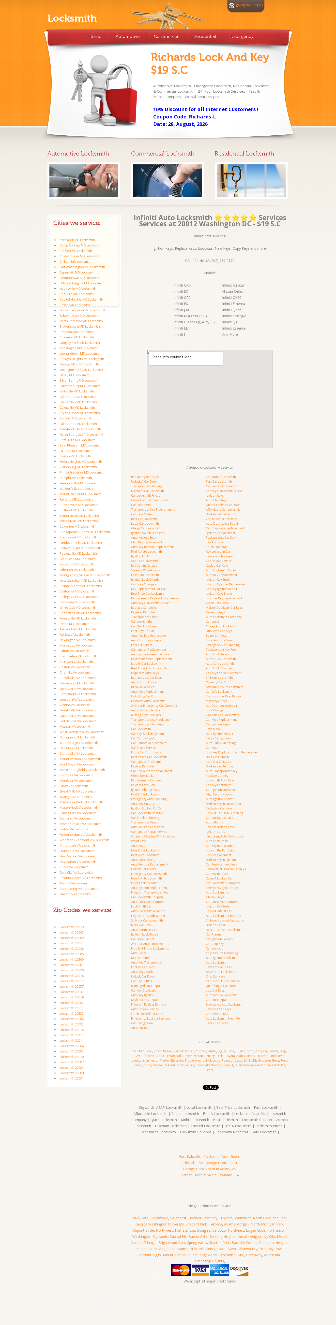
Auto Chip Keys (216, 500)
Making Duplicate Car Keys (224, 607)
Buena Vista (197, 1236)
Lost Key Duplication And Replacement (233, 752)
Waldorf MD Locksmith (76, 488)
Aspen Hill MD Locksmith (77, 272)
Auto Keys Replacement (147, 692)
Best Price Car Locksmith (148, 593)
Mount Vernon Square (180, 1255)
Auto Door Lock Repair (147, 640)
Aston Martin (160, 1060)
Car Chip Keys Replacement (225, 528)
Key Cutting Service (144, 565)
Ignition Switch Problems (148, 533)
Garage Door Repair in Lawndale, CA (210, 1175)
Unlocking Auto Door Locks (225, 836)
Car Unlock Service (219, 561)
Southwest (242, 1218)
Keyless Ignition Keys (220, 827)
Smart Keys (138, 841)
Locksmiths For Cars (220, 850)
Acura (190, 1065)
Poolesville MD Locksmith (78, 553)
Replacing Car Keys (219, 808)
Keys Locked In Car (219, 967)
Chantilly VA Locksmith (76, 672)
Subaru (170, 1065)
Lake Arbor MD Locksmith (78, 423)
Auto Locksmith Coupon (148, 902)
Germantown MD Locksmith (80, 277)
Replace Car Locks (143, 607)
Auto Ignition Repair (219, 734)
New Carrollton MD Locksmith (81, 580)
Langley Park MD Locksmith (80, 342)
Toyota (230, 1056)
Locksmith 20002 (72, 1051)
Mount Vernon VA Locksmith (80, 759)
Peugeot (227, 1060)
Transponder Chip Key (146, 486)
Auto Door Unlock (143, 682)
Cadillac (138, 1051)
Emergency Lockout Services (150, 1018)
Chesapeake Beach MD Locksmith (85, 532)
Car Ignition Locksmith (221, 790)
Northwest (164, 1230)
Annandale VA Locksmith (78, 845)
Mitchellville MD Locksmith (79, 521)
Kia (283, 1065)
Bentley (209, 1056)
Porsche (148, 1056)
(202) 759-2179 (249, 6)
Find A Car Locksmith (145, 794)
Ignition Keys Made (219, 593)
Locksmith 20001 (72, 1078)
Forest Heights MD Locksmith (81, 461)
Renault (228, 1065)
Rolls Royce (184, 1056)
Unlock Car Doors (143, 869)
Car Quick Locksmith (145, 626)
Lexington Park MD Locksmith (81, 369)
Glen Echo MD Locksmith (78, 559)
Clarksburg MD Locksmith (78, 467)
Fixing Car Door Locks (146, 752)
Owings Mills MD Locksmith (79, 364)
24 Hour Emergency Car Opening (154, 706)
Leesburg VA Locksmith (77, 699)
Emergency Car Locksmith (149, 874)
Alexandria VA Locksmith (78, 629)
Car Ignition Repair (219, 724)
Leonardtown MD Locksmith (80, 353)
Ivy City (269, 1236)
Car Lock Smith (141, 505)
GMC (138, 1056)
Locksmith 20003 (72, 965)
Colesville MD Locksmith (77, 407)
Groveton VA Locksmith (77, 683)
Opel (148, 1051)
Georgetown (216, 1248)
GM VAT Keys (215, 897)
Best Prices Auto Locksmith (224, 930)
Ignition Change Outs (145, 790)
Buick (276, 1065)
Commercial (166, 36)
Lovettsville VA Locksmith (78, 688)
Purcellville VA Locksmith (78, 678)
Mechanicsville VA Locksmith (81, 823)
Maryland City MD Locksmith (80, 429)
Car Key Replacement (220, 846)
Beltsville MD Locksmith (77, 391)
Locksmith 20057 (72, 986)
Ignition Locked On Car (147, 808)
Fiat (176, 1051)
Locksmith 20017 (72, 981)
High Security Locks (219, 794)
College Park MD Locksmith (79, 596)
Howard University (202, 1218)
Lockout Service (142, 645)
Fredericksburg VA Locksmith (81, 834)
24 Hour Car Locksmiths (222, 715)
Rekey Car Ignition (218, 738)
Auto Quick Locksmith (221, 659)
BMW (209, 1070)
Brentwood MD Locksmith (78, 537)
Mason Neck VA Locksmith (79, 807)
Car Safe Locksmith (219, 692)
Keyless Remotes (142, 766)
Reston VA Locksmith (75, 667)
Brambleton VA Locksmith (78, 656)
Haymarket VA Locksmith (78, 861)
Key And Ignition (217, 542)
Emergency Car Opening (223, 645)
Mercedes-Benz (268, 1060)
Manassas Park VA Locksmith (81, 802)
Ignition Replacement (220, 533)
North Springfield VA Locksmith (82, 769)
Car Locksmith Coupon (147, 897)
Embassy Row (270, 1248)
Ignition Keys (214, 495)
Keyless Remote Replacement (151, 659)
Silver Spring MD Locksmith (79, 380)
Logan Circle (256, 1230)
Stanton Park (219, 1242)
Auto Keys (138, 846)
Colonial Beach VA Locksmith (81, 878)
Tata (231, 1051)
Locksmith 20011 (72, 1040)
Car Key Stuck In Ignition (147, 734)
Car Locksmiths (141, 621)
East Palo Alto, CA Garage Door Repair (210, 1156)
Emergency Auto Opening (149, 799)
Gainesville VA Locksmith (78, 715)
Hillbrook (197, 1248)
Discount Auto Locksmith (148, 701)
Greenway (254, 1255)
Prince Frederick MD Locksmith (82, 472)
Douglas (203, 1230)
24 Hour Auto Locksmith (148, 944)
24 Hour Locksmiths (219, 678)
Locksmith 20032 (72, 1024)
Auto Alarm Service (144, 930)
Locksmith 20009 (72, 938)
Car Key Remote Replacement (151, 771)
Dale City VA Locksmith (76, 872)
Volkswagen (251, 1065)
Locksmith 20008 (72, 1073)
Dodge (266, 1065)
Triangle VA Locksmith (76, 796)
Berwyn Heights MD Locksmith (82, 359)
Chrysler (261, 1051)
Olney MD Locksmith (75, 375)
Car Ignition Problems (146, 762)
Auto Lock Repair (217, 654)
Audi (239, 1056)
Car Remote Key (217, 1014)
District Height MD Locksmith (80, 548)
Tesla (220, 1056)
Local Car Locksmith (145, 523)
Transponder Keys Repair (223, 696)
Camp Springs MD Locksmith (80, 245)
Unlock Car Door (142, 976)
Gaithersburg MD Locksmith (80, 386)
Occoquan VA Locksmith (77, 737)
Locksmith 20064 (72, 1046)
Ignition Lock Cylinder (146, 579)
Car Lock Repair (217, 1000)
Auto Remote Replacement (149, 864)
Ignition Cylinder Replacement (226, 584)
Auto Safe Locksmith (220, 664)
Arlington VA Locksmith (76, 661)
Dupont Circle (143, 1230)
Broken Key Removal (220, 766)
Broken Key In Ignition (221, 860)
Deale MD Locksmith (75, 623)
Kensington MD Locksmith (79, 348)
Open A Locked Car (219, 878)
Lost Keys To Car (142, 631)
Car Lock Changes (143, 584)
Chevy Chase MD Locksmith (80, 256)
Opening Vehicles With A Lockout (154, 836)
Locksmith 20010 (72, 1056)
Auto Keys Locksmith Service (150, 603)
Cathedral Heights (273, 1242)
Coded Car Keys (217, 565)
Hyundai (201, 1060)
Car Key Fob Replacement (224, 673)
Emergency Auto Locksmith (224, 1004)
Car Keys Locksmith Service (224, 491)
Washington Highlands (150, 1236)
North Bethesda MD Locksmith (82, 434)
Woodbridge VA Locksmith (79, 742)
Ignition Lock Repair (144, 934)
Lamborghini (141, 1060)
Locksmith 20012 (72, 943)
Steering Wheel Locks (145, 570)
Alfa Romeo (213, 1065)
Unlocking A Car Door (221, 986)
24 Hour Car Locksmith (147, 920)
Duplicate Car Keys (219, 631)
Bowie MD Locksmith (75, 304)
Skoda (159, 1056)
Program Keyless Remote (148, 1004)
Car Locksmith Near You (222, 486)
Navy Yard (140, 1218)
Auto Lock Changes (219, 668)
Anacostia (272, 1255)
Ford (284, 1060)
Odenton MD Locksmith (77, 569)
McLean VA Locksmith (75, 726)
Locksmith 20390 (72, 959)
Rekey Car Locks (217, 1023)
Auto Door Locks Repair (222, 523)
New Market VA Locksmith (79, 856)
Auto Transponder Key (221, 771)
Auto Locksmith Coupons (223, 916)
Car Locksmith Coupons (222, 902)
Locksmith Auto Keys (220, 780)
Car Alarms (213, 934)
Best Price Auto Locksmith (149, 668)
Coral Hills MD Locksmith (77, 440)
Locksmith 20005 (72, 932)
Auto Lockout (140, 1028)
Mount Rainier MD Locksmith (81, 494)
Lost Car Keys (215, 990)
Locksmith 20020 (72, 970)
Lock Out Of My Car (219, 762)
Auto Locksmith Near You (148, 911)
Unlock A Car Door (144, 481)
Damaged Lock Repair (146, 986)
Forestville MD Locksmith (78, 618)
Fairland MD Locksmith (76, 499)
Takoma (215, 1224)
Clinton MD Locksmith (75, 456)
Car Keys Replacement (221, 720)
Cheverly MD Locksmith (77, 337)
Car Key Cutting (141, 981)
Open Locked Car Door (147, 1014)
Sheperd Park (196, 1224)
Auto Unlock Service (145, 1009)
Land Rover (277, 1056)
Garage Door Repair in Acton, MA (210, 1169)
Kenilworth (227, 1255)
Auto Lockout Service (145, 710)
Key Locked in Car (218, 551)
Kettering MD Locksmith (77, 564)
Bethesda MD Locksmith (77, 602)
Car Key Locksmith (218, 785)
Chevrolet (177, 1060)
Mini (247, 1060)
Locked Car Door (143, 967)
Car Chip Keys (215, 944)
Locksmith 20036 (72, 948)
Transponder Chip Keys (147, 724)
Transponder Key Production (151, 720)
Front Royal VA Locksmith (78, 764)
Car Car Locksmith (143, 738)
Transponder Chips (144, 617)
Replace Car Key (217, 776)
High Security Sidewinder (148, 916)
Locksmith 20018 (72, 975)
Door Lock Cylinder (144, 883)
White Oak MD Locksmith (78, 607)
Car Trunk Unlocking (145, 818)
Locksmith (72, 18)
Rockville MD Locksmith (77, 294)
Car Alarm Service (143, 748)
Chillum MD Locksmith (76, 261)
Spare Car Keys (216, 636)
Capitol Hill (178, 1236)
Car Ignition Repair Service (149, 832)
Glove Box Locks (142, 776)
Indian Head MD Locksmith (79, 515)
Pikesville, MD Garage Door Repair (209, 1162)
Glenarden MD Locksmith (78, 402)
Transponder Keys (144, 822)
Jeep (283, 1051)
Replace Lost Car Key (220, 537)
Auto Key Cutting (142, 804)
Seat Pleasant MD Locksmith (81, 445)
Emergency (242, 36)
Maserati (214, 1060)
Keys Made (213, 729)
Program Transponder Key (149, 892)
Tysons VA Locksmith (75, 883)
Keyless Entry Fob (143, 785)
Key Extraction (141, 958)
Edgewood (208, 1255)
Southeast (178, 1218)
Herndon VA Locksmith (76, 748)
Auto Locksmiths (217, 892)
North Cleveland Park (270, 1218)
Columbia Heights (151, 1248)
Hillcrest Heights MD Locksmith (82, 283)
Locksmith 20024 (72, 1067)
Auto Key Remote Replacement (152, 547)
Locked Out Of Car (219, 911)
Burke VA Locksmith (74, 867)
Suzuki (212, 1051)
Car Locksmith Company (223, 883)
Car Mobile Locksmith (221, 477)
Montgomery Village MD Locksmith (85, 575)
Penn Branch (177, 1248)
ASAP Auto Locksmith (220, 972)
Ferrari (170, 1056)
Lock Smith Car (141, 906)
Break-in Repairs (142, 687)
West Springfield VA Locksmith (82, 732)
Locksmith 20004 (72, 1019)
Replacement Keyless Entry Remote (155, 598)
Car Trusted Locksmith (221, 519)
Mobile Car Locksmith (146, 664)
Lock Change (215, 710)
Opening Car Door (219, 682)
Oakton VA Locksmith (75, 894)
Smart (180, 1065)
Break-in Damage (218, 757)
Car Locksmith (141, 729)
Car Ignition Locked (219, 939)
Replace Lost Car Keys (146, 678)
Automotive (128, 36)
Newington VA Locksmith (78, 640)
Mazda (262, 1056)
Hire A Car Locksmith (145, 850)
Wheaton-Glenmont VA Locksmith (84, 840)
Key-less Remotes (143, 612)
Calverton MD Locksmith (77, 526)
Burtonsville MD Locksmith (79, 505)
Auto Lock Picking (143, 860)
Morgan (158, 1065)
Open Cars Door (217, 603)
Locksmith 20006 (72, 954)
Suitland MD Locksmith (76, 510)
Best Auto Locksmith (145, 855)
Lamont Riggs (150, 1255)
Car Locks (212, 621)
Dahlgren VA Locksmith (76, 818)
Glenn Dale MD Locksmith (78, 396)
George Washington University (160, 1224)
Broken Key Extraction (221, 514)
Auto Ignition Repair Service (150, 654)
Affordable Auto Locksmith (224, 687)
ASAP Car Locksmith (145, 561)
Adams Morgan (236, 1224)
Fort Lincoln (277, 1230)
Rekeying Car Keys (218, 1009)
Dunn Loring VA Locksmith (79, 888)
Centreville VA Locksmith (78, 753)
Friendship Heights (209, 1261)
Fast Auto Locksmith (145, 575)
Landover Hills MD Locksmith (81, 542)
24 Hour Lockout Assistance (225, 920)
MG (253, 1060)
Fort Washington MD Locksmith (82, 267)
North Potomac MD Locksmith (81, 321)
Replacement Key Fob (221, 650)
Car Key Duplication (144, 990)
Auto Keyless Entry (143, 537)
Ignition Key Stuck (218, 579)
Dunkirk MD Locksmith (76, 418)
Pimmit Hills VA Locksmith (78, 813)
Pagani (167, 1051)
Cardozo (219, 1230)
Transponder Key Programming (153, 509)
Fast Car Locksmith (219, 481)
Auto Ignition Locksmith (222, 958)
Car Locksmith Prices (145, 495)
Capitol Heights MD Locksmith (81, 299)
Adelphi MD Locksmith (76, 477)
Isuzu (238, 1065)
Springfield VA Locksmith (78, 694)
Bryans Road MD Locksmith (80, 413)
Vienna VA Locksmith (75, 705)
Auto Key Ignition (142, 995)
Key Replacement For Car (148, 589)
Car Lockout (214, 948)
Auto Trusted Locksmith (147, 827)
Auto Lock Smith (217, 841)
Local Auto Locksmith (220, 640)
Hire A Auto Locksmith (146, 878)
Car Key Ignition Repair (221, 589)
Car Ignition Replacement (148, 650)
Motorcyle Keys (216, 701)
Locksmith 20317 (72, 1035)
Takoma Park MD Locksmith (80, 315)
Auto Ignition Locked (220, 799)
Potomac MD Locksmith (77, 332)
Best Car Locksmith (144, 519)
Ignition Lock (140, 556)
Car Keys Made (141, 514)
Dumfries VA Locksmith (76, 775)
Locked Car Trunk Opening (224, 813)
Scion (250, 1051)
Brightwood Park (171, 1242)
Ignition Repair (216, 925)
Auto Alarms (214, 822)
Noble (189, 1060)
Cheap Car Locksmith (146, 528)
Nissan (198, 1056)
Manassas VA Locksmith (77, 645)
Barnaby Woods (244, 1242)
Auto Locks (138, 953)
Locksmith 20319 (72, 927)
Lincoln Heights (249, 1236)
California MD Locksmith (77, 591)
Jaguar (222, 1051)
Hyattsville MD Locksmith (78, 288)
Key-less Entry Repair (220, 556)
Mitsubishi (187, 1051)
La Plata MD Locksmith (76, 450)
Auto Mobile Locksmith (222, 995)
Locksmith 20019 (72, 997)
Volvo (158, 1051)
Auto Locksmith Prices (221, 570)
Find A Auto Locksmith (146, 551)
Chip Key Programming (222, 953)
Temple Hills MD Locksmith (79, 483)
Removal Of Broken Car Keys (226, 869)
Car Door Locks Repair (221, 706)
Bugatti (240, 1051)
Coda (147, 1065)
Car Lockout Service (219, 818)
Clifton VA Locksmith (74, 650)
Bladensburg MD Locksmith (80, 326)
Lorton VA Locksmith (74, 829)
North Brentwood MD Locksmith (83, 310)
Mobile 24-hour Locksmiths (150, 948)
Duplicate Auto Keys (145, 673)
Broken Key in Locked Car (223, 804)
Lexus (239, 1060)
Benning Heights (222, 1236)
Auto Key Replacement (221, 575)
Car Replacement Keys (221, 864)
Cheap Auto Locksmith (221, 626)
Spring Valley (197, 1242)
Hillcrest (225, 1218)
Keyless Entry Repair (145, 1000)
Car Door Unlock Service (223, 981)
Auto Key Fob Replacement (149, 636)
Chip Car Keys (215, 976)
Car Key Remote (217, 874)
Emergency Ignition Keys (222, 888)
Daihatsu (250, 1056)
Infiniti (138, 1065)
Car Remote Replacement (149, 743)
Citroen (201, 1051)
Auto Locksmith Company (224, 617)
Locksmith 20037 (72, 992)
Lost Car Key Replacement (224, 598)
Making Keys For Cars (146, 715)
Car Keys (212, 748)
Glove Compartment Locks (149, 500)
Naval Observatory (242, 1248)
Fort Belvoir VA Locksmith (78, 721)
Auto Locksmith (216, 962)
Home (95, 36)
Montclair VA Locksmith (76, 780)
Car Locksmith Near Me (147, 813)
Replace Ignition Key (145, 477)
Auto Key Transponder (147, 962)
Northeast (236, 1230)
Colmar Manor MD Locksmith (81, 586)
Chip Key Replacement (146, 542)
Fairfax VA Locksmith (75, 634)
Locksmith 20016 (72, 1029)
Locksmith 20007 (72, 1062)
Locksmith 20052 (72, 1002)
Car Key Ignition (142, 1023)
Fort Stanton (185, 1230)
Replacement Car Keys (146, 780)
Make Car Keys (141, 925)
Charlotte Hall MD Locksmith (80, 613)
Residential (205, 36)
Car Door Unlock (142, 939)
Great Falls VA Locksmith (78, 710)
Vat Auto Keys (215, 612)
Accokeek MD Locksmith (77, 240)
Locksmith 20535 (72, 1013)
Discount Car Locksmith (147, 491)
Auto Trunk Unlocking (221, 743)
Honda (273, 1051)
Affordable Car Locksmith (224, 509)
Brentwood (159, 1218)
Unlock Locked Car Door (223, 505)
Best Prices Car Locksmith (149, 757)
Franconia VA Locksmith (77, 851)
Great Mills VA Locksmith (78, 791)
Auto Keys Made (142, 972)
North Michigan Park (267, 1224)
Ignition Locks (215, 832)
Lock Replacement (218, 855)
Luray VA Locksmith (74, 786)
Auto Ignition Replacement (149, 888)
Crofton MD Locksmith (76, 250)
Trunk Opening (216, 547)
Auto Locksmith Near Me (223, 1018)
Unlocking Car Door (145, 696)
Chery (200, 1065)
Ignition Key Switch (218, 906)
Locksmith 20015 (72, 1008)
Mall (241, 1255)
